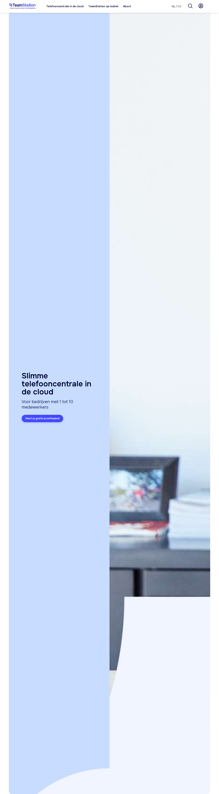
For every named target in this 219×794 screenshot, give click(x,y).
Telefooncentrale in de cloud (65, 6)
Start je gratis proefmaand (42, 418)
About (127, 6)
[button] (190, 6)
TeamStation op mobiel (103, 6)
